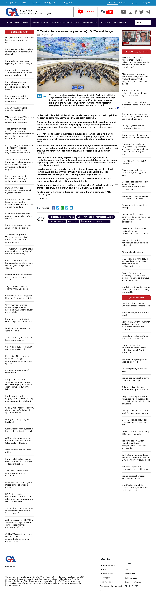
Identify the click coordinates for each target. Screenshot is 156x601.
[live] (85, 12)
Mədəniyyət (105, 22)
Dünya (26, 22)
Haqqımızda (11, 3)
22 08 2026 (35, 3)
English (146, 3)
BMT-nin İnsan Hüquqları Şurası (95, 217)
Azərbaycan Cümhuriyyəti (62, 22)
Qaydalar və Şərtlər (132, 582)
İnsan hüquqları (120, 22)
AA (39, 96)
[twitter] (141, 12)
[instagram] (130, 12)
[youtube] (107, 12)
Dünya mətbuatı (90, 22)
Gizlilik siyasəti (130, 578)
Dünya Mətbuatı (107, 574)
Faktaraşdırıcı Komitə (62, 217)
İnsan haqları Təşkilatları (95, 221)
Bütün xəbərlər (13, 22)
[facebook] (135, 12)
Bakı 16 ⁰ (49, 3)
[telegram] (148, 12)
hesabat (72, 221)
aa (44, 96)
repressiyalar (57, 221)
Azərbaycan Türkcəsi (117, 3)
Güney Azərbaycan (40, 22)
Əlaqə (23, 3)
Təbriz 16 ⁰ (65, 3)
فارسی (134, 3)
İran (77, 22)
